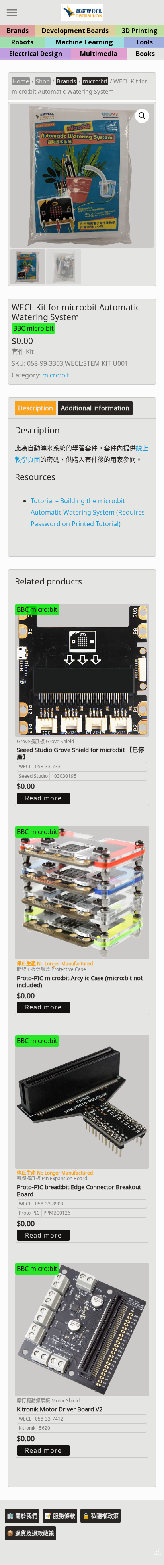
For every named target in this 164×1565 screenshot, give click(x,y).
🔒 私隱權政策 (100, 1515)
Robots (22, 42)
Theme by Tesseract (118, 1553)
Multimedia (98, 53)
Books (145, 53)
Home (20, 81)
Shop (43, 81)
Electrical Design (35, 53)
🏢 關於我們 (22, 1515)
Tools (144, 42)
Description (35, 408)
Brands (18, 30)
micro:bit (95, 81)
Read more (43, 798)
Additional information (95, 408)
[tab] (35, 408)
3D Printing (140, 30)
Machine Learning (84, 42)
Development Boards (75, 30)
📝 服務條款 (60, 1515)
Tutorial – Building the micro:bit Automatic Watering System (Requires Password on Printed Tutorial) (88, 512)
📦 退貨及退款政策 (30, 1533)
